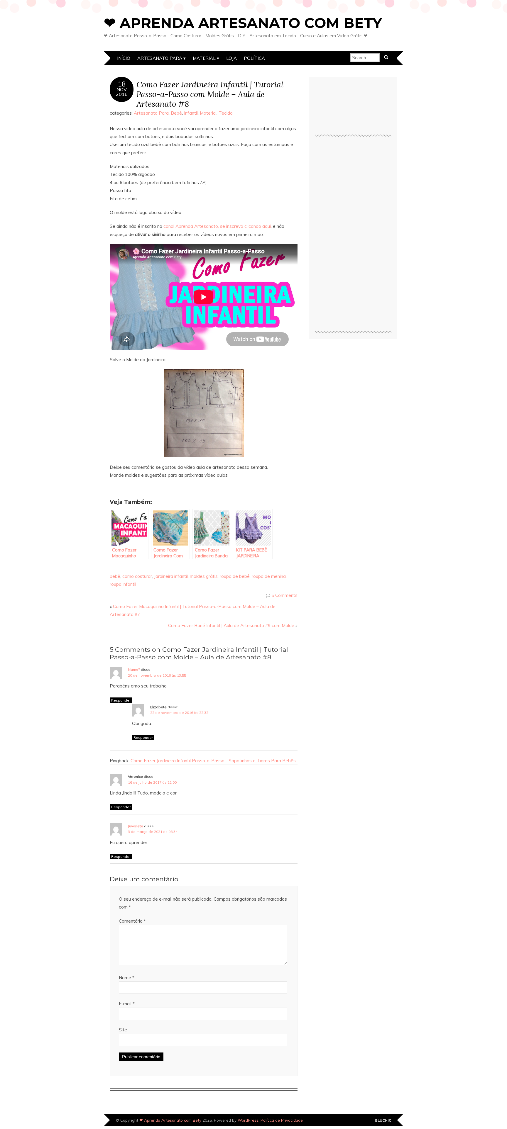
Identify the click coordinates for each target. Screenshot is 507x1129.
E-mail (127, 1003)
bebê (115, 576)
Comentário (132, 921)
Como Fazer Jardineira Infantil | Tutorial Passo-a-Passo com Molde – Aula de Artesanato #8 (209, 94)
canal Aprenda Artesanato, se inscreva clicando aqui (217, 226)
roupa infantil (123, 584)
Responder (121, 700)
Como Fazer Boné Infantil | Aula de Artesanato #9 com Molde (231, 625)
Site (123, 1030)
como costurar (137, 576)
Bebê (176, 113)
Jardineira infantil (171, 576)
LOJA (231, 58)
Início (123, 58)
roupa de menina (269, 576)
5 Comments (284, 595)
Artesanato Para (159, 58)
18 (122, 84)
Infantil (191, 113)
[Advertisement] (353, 236)
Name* (134, 669)
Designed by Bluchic (383, 1120)
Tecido (226, 113)
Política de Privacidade (282, 1120)
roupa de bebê (235, 576)
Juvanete (135, 826)
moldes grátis (204, 576)
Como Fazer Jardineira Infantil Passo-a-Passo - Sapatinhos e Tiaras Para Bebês (213, 760)
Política (254, 58)
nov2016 (122, 91)
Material (204, 58)
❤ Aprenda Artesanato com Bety (243, 22)
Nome (126, 977)
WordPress (248, 1120)
